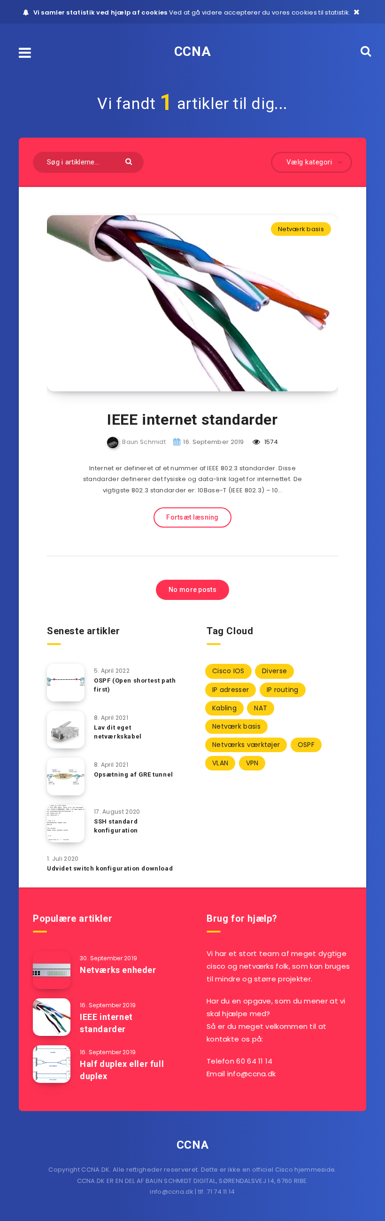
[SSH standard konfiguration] (66, 823)
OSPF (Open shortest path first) (135, 685)
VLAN (220, 763)
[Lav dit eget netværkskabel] (66, 729)
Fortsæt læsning (192, 517)
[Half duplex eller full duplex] (51, 1064)
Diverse (274, 671)
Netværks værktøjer (246, 744)
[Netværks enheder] (51, 970)
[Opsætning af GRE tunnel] (66, 776)
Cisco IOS (228, 671)
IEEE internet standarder (192, 419)
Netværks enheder (118, 970)
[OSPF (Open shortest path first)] (66, 682)
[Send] (129, 161)
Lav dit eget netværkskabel (118, 732)
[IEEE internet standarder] (51, 1017)
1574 (270, 441)
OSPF (306, 744)
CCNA (192, 51)
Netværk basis (301, 229)
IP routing (283, 689)
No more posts (192, 589)
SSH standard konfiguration (116, 826)
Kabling (224, 708)
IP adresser (230, 689)
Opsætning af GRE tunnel (133, 774)
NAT (260, 708)
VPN (252, 763)
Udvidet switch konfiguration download (110, 868)
